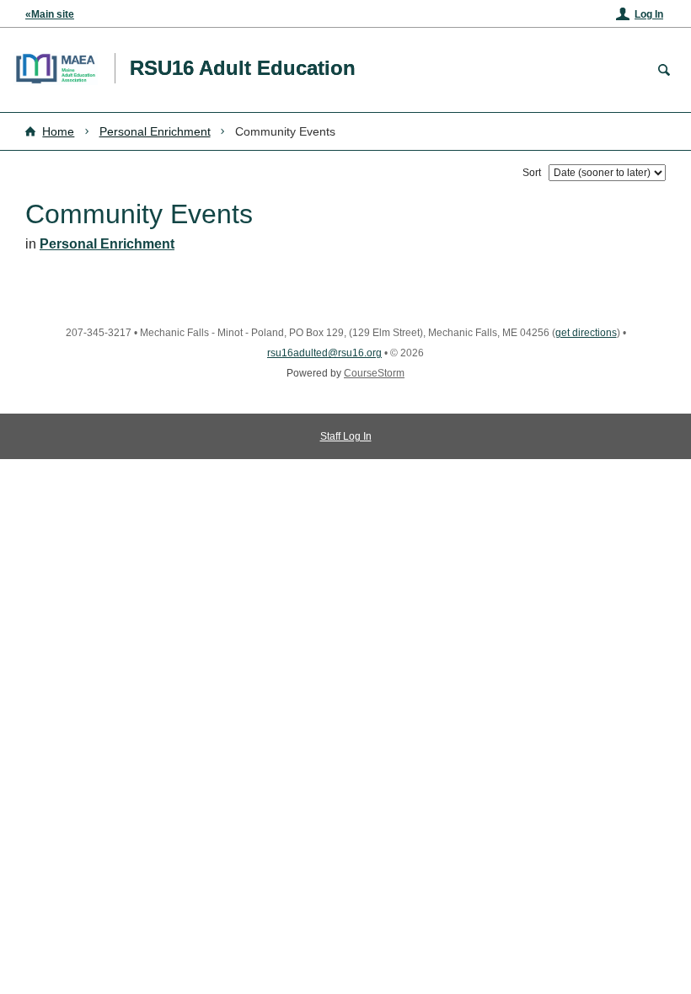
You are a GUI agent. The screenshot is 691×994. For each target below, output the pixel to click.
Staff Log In (346, 436)
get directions (586, 333)
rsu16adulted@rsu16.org (324, 353)
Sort (531, 173)
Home (58, 131)
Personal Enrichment (155, 131)
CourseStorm (374, 373)
